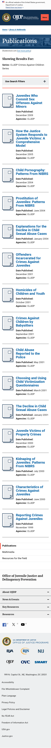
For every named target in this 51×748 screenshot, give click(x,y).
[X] (14, 625)
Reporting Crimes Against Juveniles (29, 517)
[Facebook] (5, 625)
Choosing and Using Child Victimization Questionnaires (31, 381)
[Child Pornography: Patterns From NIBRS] (7, 181)
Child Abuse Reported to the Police (28, 353)
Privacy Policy (8, 702)
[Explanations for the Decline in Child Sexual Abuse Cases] (7, 237)
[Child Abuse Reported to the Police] (7, 361)
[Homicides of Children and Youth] (7, 301)
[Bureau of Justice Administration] (10, 653)
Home (4, 30)
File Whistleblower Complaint (15, 689)
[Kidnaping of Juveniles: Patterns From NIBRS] (7, 470)
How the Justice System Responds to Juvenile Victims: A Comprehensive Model (31, 138)
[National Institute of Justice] (41, 653)
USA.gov (6, 729)
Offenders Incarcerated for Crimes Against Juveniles (28, 260)
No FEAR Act (8, 716)
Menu (44, 17)
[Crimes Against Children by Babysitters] (7, 329)
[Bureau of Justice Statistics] (25, 655)
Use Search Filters (15, 81)
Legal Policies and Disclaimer (16, 709)
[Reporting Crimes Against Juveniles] (7, 526)
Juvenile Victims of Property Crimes (30, 432)
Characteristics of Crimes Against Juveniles (29, 490)
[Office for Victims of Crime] (25, 664)
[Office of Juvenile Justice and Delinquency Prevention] (10, 664)
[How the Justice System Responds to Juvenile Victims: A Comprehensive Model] (7, 142)
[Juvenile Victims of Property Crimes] (7, 442)
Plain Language (9, 696)
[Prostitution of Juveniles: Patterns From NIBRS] (7, 209)
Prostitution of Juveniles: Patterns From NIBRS (30, 202)
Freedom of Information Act (15, 722)
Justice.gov (7, 736)
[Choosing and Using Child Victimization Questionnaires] (7, 389)
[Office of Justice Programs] (6, 17)
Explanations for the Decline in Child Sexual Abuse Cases (31, 230)
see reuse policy (23, 50)
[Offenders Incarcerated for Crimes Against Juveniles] (7, 266)
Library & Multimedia (17, 30)
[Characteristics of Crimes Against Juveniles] (7, 498)
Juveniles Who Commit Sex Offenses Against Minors (29, 101)
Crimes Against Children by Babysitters (27, 321)
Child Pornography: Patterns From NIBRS (32, 172)
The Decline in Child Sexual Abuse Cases (31, 408)
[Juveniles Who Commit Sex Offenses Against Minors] (7, 107)
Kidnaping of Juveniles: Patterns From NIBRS (30, 462)
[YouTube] (24, 625)
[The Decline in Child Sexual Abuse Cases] (7, 417)
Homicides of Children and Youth (30, 292)
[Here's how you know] (25, 5)
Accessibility (8, 682)
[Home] (26, 18)
